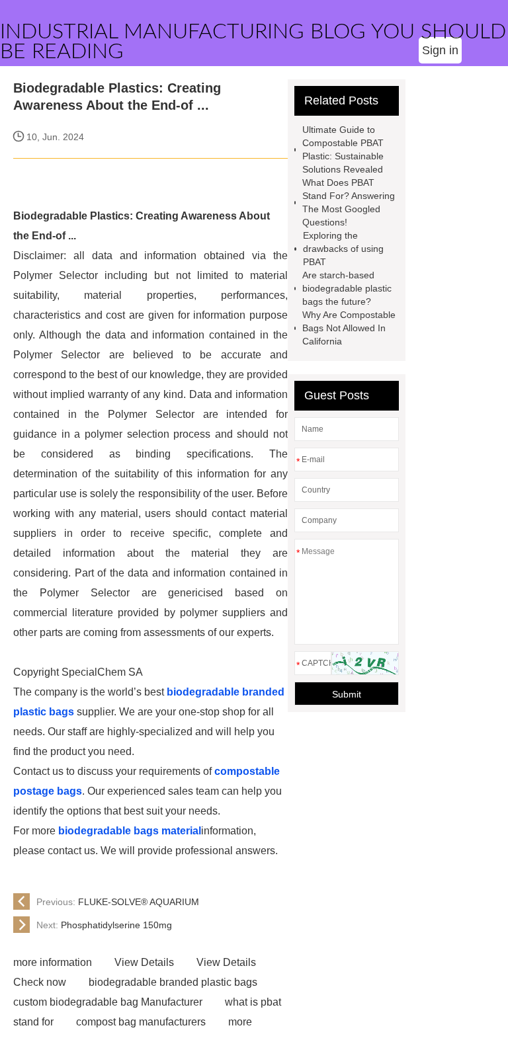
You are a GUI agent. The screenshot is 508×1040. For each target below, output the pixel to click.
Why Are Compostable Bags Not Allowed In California (349, 327)
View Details (144, 962)
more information (52, 962)
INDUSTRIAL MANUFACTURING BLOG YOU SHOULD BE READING (253, 41)
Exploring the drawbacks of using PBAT (343, 248)
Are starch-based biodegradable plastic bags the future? (347, 288)
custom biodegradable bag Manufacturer (107, 1002)
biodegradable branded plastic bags (173, 982)
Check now (39, 982)
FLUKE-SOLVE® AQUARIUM (117, 902)
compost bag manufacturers (141, 1021)
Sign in (440, 50)
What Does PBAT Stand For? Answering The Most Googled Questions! (348, 202)
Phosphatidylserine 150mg (104, 925)
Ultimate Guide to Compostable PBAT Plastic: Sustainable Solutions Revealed (343, 149)
